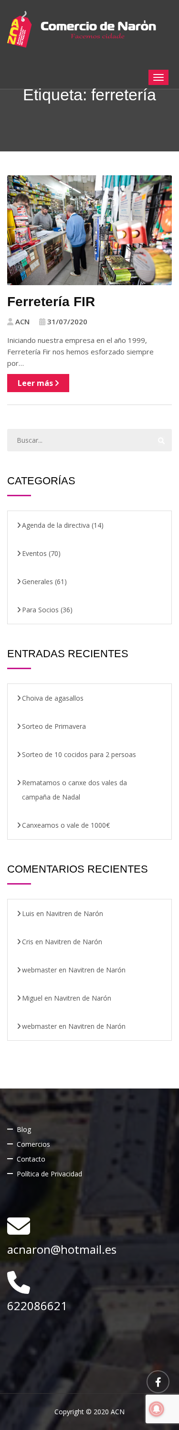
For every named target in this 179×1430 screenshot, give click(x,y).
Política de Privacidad (49, 1173)
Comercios (33, 1144)
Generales (37, 581)
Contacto (31, 1158)
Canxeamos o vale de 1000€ (66, 825)
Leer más (36, 383)
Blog (24, 1129)
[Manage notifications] (156, 1409)
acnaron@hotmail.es (61, 1249)
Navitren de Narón (74, 913)
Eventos (34, 553)
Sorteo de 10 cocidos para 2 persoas (79, 754)
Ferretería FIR (51, 301)
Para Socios (40, 609)
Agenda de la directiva (56, 525)
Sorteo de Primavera (54, 726)
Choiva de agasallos (53, 698)
